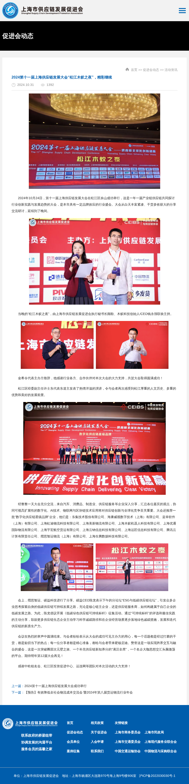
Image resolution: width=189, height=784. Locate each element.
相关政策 (97, 723)
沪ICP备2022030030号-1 (157, 776)
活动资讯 (171, 70)
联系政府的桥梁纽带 (36, 735)
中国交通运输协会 (128, 751)
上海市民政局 (154, 732)
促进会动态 (151, 70)
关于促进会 (99, 732)
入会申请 (97, 741)
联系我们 (97, 751)
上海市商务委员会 (128, 732)
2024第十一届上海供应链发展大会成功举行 (55, 686)
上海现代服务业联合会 (161, 741)
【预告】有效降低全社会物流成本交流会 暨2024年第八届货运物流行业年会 (78, 692)
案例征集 (73, 751)
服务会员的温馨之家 (36, 749)
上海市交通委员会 (128, 741)
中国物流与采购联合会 (161, 751)
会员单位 (73, 741)
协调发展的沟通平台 (36, 742)
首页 (134, 70)
